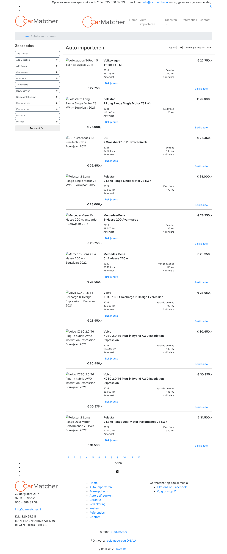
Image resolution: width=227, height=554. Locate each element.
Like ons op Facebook (172, 487)
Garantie (95, 500)
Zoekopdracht (99, 491)
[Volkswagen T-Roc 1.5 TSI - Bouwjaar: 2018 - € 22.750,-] (66, 69)
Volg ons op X (166, 491)
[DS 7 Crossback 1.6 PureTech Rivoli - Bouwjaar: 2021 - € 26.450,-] (66, 151)
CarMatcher (119, 532)
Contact (205, 20)
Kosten (94, 508)
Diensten (171, 20)
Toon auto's (37, 128)
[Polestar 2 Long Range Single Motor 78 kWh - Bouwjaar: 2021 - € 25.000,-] (66, 112)
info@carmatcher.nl (155, 2)
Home (133, 20)
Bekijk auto (112, 83)
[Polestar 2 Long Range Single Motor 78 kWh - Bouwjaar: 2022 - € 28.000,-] (66, 189)
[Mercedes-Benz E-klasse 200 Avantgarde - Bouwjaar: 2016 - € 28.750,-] (66, 228)
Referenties (189, 20)
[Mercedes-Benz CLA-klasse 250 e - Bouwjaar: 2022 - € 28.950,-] (66, 267)
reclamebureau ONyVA (121, 540)
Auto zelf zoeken (101, 495)
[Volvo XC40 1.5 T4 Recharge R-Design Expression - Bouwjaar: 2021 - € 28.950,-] (66, 310)
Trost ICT (121, 549)
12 (139, 457)
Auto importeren (147, 22)
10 (124, 457)
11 (132, 457)
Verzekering (98, 504)
